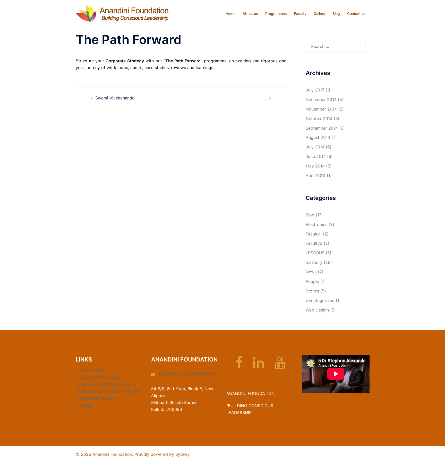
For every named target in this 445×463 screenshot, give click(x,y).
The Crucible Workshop (98, 377)
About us (250, 13)
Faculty (300, 13)
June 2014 (316, 156)
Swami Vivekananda (114, 97)
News (311, 271)
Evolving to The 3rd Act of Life (106, 384)
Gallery (319, 13)
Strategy (84, 405)
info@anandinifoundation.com (188, 373)
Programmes (276, 13)
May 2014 (315, 166)
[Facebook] (239, 365)
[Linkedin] (258, 365)
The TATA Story (91, 370)
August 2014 (318, 137)
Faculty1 (314, 234)
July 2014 (315, 146)
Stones (312, 290)
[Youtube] (279, 365)
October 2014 (319, 118)
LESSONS (315, 252)
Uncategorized (320, 300)
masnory (314, 262)
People (312, 281)
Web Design (317, 310)
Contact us (356, 13)
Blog (336, 13)
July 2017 (315, 89)
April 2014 (316, 175)
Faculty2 (314, 243)
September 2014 (322, 128)
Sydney (182, 454)
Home (230, 13)
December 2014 (321, 99)
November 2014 (321, 109)
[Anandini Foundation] (122, 13)
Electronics (316, 224)
